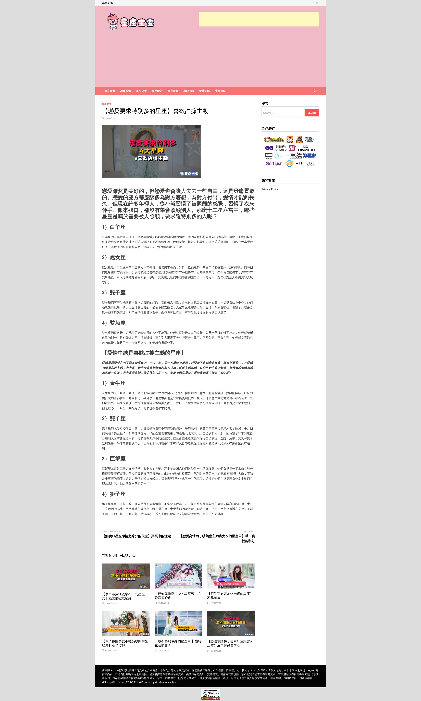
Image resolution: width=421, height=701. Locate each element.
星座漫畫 (173, 90)
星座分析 (141, 90)
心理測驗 (189, 90)
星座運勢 (110, 90)
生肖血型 (220, 90)
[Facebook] (313, 3)
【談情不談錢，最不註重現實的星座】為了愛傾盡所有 (230, 644)
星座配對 (157, 90)
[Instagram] (317, 3)
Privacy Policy (269, 189)
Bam (174, 682)
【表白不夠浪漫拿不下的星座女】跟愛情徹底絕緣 (123, 596)
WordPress (161, 682)
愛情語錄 (204, 90)
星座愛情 (125, 90)
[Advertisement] (259, 19)
